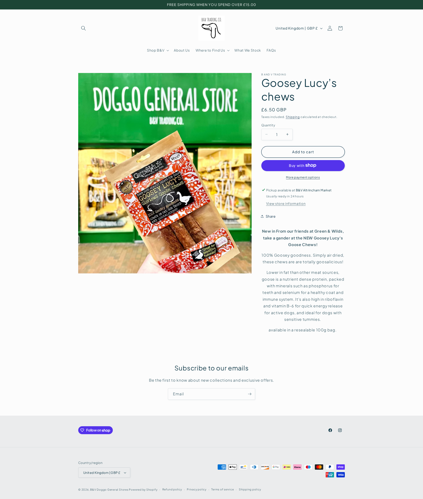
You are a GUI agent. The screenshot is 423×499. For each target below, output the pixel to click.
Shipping (293, 116)
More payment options (303, 177)
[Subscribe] (249, 394)
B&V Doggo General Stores (109, 489)
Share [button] (271, 216)
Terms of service (222, 489)
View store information (286, 203)
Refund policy (172, 489)
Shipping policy (250, 489)
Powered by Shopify (143, 489)
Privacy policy (196, 489)
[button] (83, 28)
